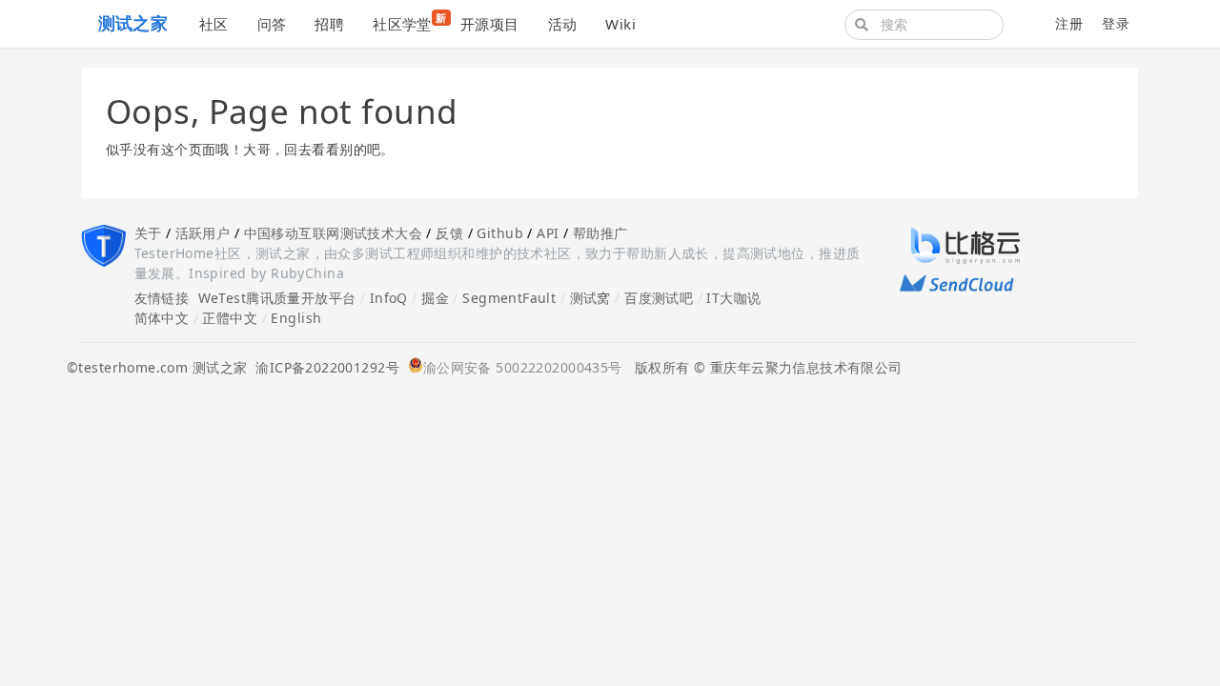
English (296, 318)
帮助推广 (600, 233)
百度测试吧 (658, 298)
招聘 (329, 23)
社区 (214, 23)
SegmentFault (509, 298)
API (548, 233)
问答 (272, 23)
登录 (1115, 23)
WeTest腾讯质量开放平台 (277, 298)
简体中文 (162, 318)
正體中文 (229, 318)
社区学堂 (409, 21)
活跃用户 (203, 233)
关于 (148, 233)
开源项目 (489, 23)
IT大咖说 (733, 298)
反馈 (449, 233)
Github (500, 233)
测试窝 (590, 298)
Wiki (620, 23)
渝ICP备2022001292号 (323, 367)
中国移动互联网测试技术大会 (333, 233)
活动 (563, 23)
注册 (1069, 23)
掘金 (435, 298)
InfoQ (389, 298)
